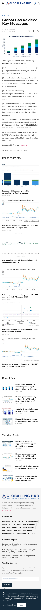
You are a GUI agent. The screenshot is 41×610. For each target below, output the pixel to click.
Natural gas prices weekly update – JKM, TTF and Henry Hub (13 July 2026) (25, 399)
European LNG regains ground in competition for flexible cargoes (15, 192)
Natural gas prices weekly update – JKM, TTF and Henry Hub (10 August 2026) (20, 296)
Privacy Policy (26, 589)
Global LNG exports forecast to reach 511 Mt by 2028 (26, 410)
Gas (7, 150)
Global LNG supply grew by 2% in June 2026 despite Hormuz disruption (26, 478)
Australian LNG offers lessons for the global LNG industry (26, 467)
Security (20, 150)
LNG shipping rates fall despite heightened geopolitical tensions (18, 557)
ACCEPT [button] (21, 605)
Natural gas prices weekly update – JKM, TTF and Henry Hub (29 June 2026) (25, 456)
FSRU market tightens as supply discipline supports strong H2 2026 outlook (25, 444)
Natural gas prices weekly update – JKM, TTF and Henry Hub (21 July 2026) (20, 365)
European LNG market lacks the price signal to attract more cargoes (20, 331)
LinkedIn (23, 145)
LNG (14, 150)
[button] (29, 31)
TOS (18, 589)
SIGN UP (7, 585)
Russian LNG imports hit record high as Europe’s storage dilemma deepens (26, 387)
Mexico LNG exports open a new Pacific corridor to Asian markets (26, 421)
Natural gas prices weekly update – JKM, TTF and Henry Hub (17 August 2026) (20, 227)
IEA (11, 150)
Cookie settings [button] (9, 605)
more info (6, 510)
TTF (25, 150)
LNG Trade (5, 15)
